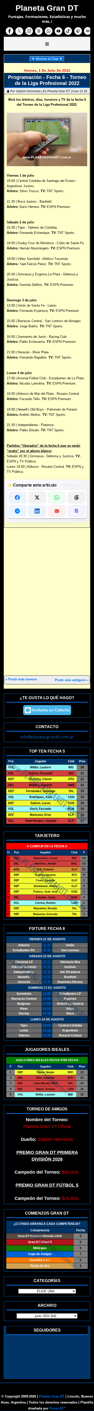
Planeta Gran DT (51, 1396)
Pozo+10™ (57, 1408)
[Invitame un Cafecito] (47, 710)
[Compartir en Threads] (76, 497)
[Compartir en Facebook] (17, 497)
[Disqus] (47, 601)
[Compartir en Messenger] (17, 511)
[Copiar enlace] (76, 511)
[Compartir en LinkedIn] (37, 511)
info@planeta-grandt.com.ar (47, 737)
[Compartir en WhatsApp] (57, 497)
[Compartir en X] (37, 497)
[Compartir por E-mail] (57, 511)
